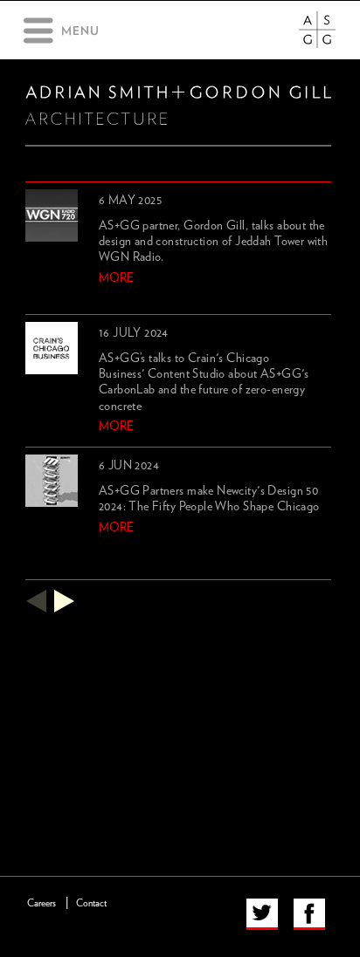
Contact (91, 903)
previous (35, 601)
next (64, 601)
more (116, 278)
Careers (41, 903)
